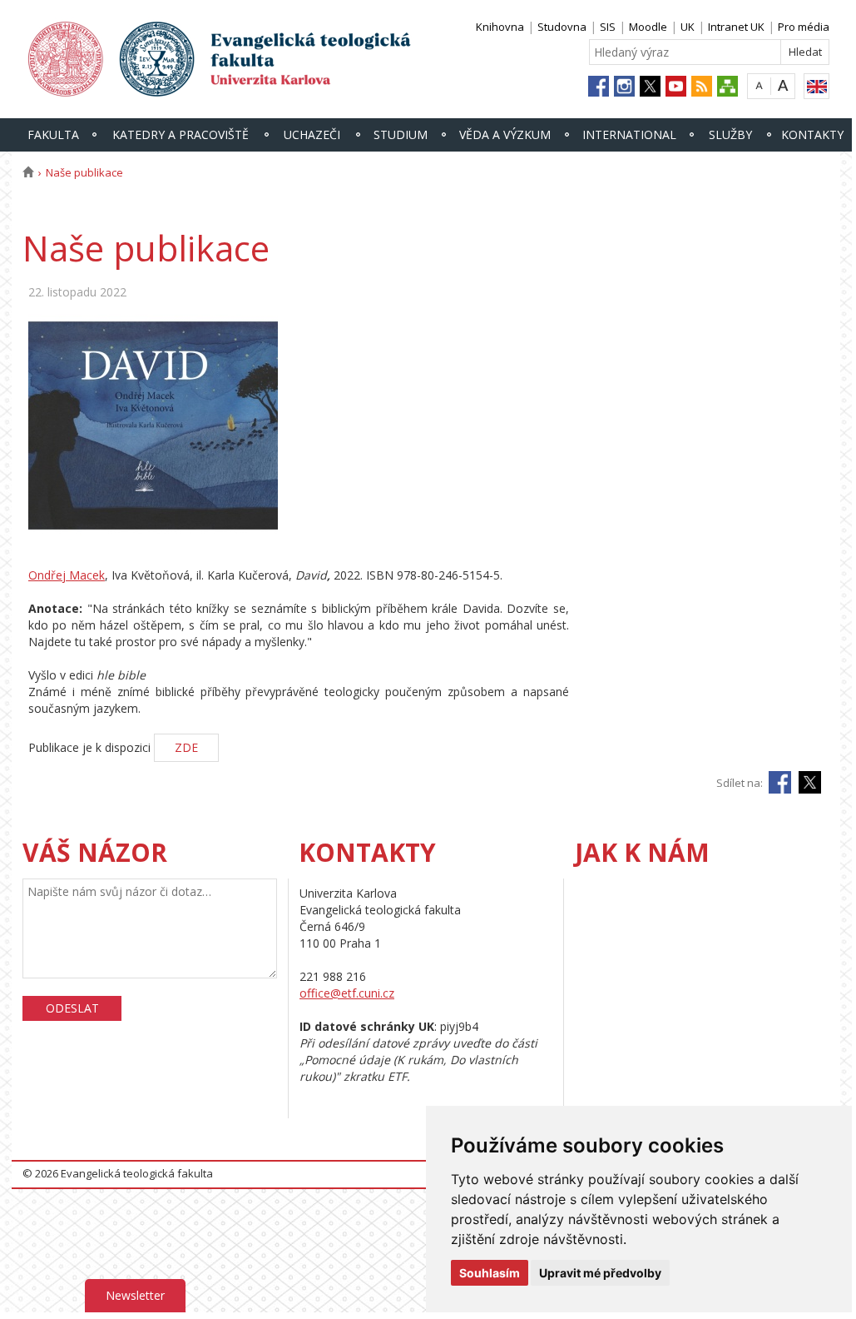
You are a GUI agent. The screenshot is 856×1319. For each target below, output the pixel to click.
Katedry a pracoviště (180, 134)
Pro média (803, 26)
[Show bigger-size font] (783, 85)
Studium (401, 134)
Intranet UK (736, 26)
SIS (608, 26)
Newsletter (135, 1295)
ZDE (186, 747)
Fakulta (53, 134)
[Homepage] (27, 172)
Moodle (648, 26)
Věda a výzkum (505, 134)
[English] (816, 86)
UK (687, 26)
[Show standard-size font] (759, 85)
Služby (730, 134)
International (629, 134)
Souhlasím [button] (489, 1273)
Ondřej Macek (66, 575)
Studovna (561, 26)
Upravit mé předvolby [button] (600, 1273)
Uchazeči (312, 134)
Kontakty (812, 134)
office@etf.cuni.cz (346, 993)
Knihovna (500, 26)
